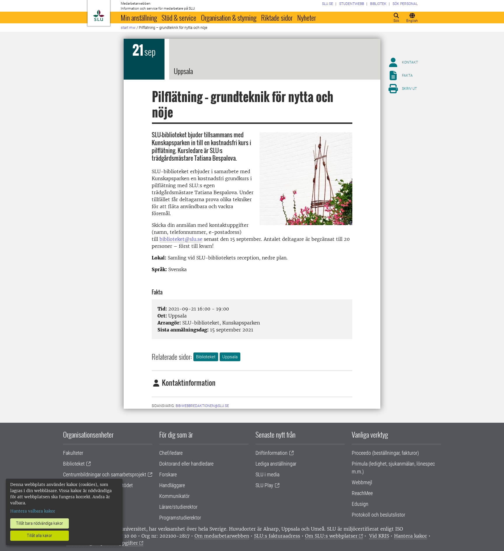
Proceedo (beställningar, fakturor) (385, 453)
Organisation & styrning (228, 17)
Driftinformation (272, 453)
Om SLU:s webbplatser (331, 536)
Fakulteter (73, 453)
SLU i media (267, 474)
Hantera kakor (410, 536)
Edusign (360, 504)
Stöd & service (179, 17)
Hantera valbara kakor (32, 511)
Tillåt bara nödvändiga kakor (39, 523)
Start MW (128, 27)
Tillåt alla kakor (39, 535)
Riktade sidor (277, 17)
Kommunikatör (174, 496)
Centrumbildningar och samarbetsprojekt (104, 474)
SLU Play (264, 485)
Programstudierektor (180, 518)
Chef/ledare (171, 453)
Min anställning (139, 17)
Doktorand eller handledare (186, 464)
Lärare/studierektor (178, 507)
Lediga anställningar (276, 464)
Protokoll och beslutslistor (378, 515)
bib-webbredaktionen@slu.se (202, 406)
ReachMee (362, 493)
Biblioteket (206, 356)
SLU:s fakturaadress (277, 536)
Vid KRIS (379, 536)
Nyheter (306, 17)
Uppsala (230, 356)
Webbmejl (362, 482)
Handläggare (172, 485)
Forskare (168, 474)
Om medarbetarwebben (222, 536)
